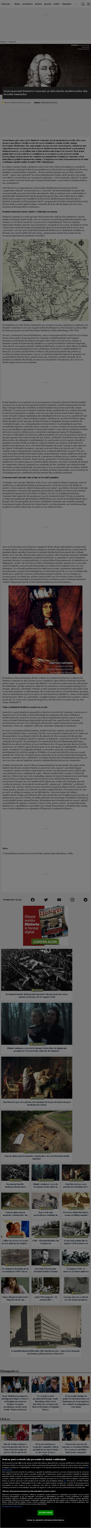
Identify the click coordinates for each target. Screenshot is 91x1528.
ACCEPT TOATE (45, 1513)
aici (65, 1481)
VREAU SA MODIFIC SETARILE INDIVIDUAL (45, 1520)
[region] (45, 1491)
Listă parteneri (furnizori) (12, 1506)
